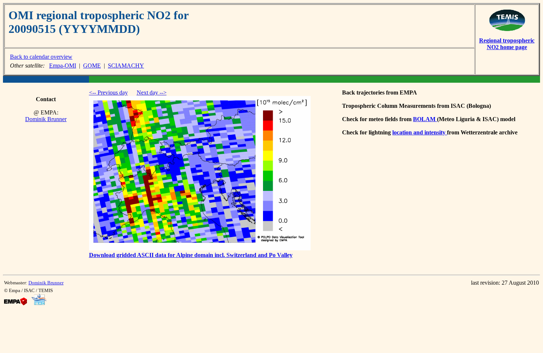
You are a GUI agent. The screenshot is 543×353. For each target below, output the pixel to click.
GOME (92, 65)
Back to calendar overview (41, 57)
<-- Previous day (108, 92)
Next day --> (152, 92)
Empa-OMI (62, 65)
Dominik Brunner (45, 119)
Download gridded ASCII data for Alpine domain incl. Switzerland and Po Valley (191, 255)
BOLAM (425, 119)
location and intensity (419, 132)
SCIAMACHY (126, 65)
